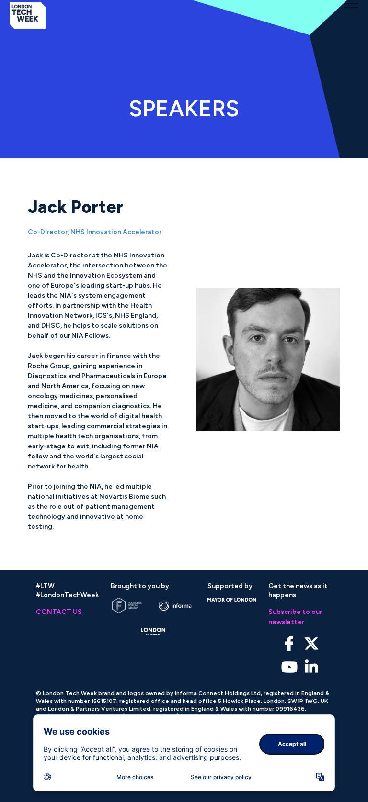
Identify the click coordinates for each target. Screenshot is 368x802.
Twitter (311, 644)
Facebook (289, 644)
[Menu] (351, 7)
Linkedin (311, 667)
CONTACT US (59, 612)
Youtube (289, 667)
